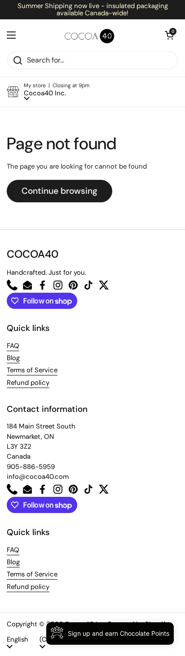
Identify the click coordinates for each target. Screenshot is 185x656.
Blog (13, 357)
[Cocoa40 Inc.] (90, 35)
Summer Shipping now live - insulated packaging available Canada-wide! (93, 9)
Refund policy (28, 382)
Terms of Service (32, 370)
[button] (169, 35)
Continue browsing (59, 190)
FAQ (13, 345)
